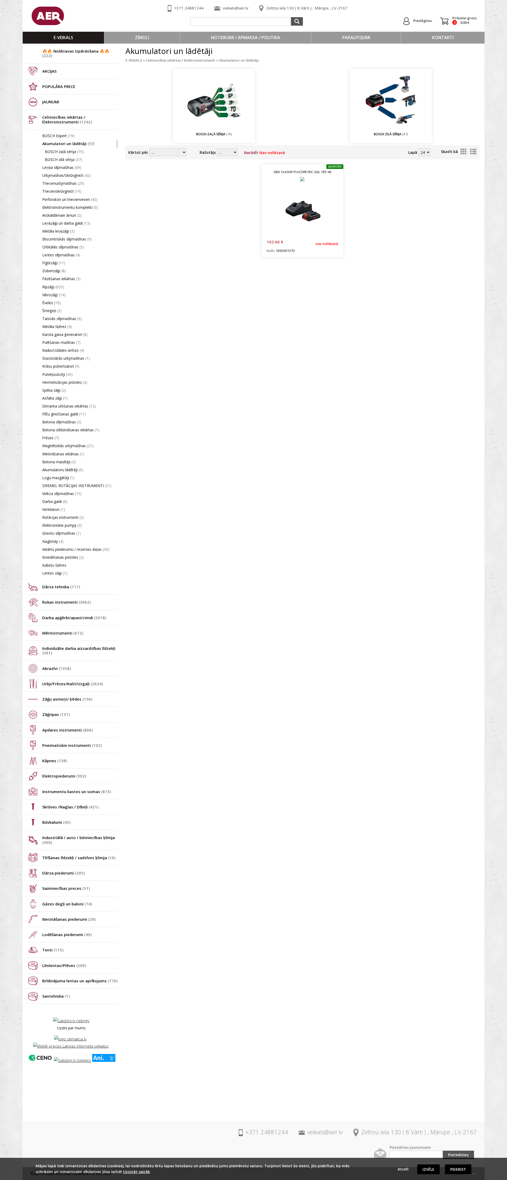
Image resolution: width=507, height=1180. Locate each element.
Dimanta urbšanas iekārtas (69, 406)
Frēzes (50, 437)
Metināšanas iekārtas (63, 453)
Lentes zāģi (54, 573)
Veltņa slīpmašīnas (62, 493)
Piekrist (458, 1169)
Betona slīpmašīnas (61, 421)
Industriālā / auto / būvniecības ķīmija (78, 840)
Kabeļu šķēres (54, 565)
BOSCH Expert (58, 135)
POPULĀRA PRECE (58, 86)
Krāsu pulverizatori (60, 366)
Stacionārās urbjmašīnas (66, 358)
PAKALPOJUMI (356, 37)
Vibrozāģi (53, 294)
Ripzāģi (53, 286)
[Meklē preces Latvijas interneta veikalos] (71, 1046)
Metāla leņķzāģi (58, 231)
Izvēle (428, 1169)
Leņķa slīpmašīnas (61, 167)
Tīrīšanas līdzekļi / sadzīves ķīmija (78, 857)
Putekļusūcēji (57, 374)
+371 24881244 (189, 8)
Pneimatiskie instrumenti (72, 745)
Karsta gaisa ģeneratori (65, 334)
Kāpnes (54, 760)
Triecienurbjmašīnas (63, 183)
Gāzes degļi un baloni (67, 903)
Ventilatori (53, 509)
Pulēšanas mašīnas (61, 342)
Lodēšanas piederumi (67, 934)
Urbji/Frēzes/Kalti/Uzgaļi (72, 683)
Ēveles (51, 302)
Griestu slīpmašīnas (61, 533)
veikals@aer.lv (235, 8)
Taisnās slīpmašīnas (62, 318)
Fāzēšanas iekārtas (61, 278)
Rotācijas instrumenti (63, 517)
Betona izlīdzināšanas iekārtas (70, 429)
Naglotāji (52, 541)
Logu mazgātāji (58, 477)
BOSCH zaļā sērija (64, 151)
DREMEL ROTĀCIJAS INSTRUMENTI (76, 485)
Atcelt (403, 1169)
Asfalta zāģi (55, 398)
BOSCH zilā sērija (63, 159)
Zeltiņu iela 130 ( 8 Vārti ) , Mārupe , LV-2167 (307, 8)
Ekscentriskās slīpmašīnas (67, 239)
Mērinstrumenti (62, 633)
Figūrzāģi (53, 262)
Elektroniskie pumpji (62, 525)
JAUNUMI (50, 101)
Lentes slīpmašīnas (61, 254)
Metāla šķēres (57, 326)
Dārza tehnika (61, 586)
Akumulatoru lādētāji (62, 469)
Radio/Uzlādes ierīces (63, 350)
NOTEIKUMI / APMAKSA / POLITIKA (245, 37)
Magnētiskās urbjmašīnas (67, 445)
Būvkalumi (56, 822)
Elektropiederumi (64, 776)
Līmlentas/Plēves (64, 965)
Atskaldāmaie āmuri (62, 215)
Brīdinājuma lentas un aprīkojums (80, 980)
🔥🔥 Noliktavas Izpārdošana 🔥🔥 (76, 53)
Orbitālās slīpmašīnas (63, 246)
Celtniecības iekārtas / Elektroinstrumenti (67, 119)
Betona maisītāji (59, 461)
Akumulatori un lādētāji (68, 143)
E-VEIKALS (63, 37)
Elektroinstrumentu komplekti (70, 207)
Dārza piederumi (63, 873)
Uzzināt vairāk (136, 1171)
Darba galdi (54, 501)
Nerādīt (264, 153)
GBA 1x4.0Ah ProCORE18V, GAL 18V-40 (302, 172)
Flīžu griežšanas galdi (64, 414)
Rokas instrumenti (66, 602)
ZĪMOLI (142, 37)
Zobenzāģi (54, 270)
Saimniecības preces (66, 888)
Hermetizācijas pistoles (64, 382)
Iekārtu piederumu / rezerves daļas (75, 549)
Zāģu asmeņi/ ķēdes (67, 699)
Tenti (52, 949)
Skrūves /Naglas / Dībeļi (70, 806)
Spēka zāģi (54, 390)
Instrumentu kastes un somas (76, 791)
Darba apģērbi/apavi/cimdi (74, 617)
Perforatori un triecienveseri (69, 199)
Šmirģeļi (52, 310)
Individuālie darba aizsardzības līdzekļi (78, 650)
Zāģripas (56, 714)
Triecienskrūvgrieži (61, 191)
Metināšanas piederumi (69, 919)
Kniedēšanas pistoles (63, 557)
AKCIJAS (49, 71)
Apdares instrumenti (67, 730)
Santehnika (56, 996)
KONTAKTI (443, 37)
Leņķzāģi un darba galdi (66, 223)
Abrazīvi (56, 668)
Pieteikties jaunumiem (410, 1147)
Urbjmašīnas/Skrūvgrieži (66, 175)
